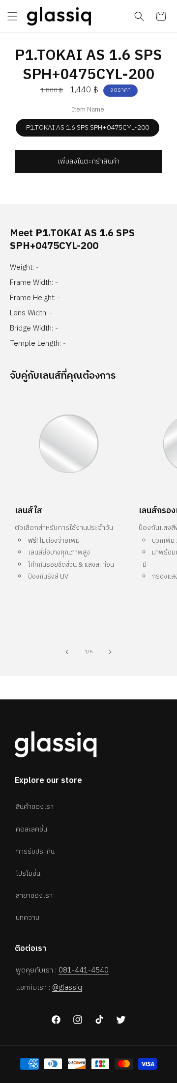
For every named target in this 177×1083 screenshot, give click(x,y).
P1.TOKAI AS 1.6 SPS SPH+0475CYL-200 (87, 127)
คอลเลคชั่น (31, 829)
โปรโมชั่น (28, 873)
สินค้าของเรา (35, 806)
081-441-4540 (84, 970)
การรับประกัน (35, 851)
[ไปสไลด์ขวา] (110, 652)
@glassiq (67, 987)
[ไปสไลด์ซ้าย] (67, 652)
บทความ (27, 917)
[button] (12, 16)
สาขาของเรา (34, 895)
